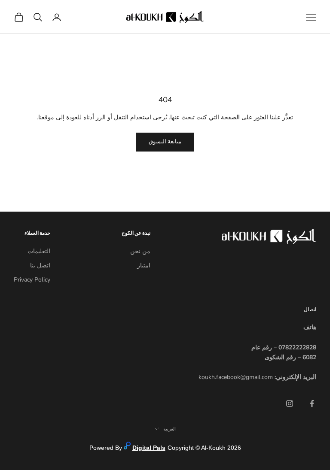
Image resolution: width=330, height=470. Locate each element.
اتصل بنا (40, 265)
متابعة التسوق (165, 142)
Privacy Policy (32, 280)
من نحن (140, 251)
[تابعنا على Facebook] (312, 403)
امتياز (143, 265)
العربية (169, 429)
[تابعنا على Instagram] (289, 403)
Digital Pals (148, 447)
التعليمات (39, 251)
